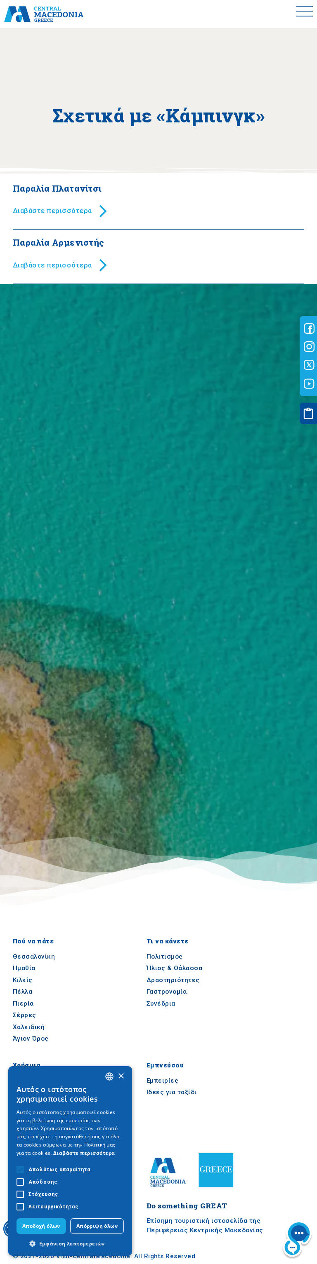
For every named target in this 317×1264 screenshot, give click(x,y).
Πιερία (23, 1003)
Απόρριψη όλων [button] (97, 1225)
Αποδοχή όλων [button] (41, 1225)
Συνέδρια (161, 1003)
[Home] (43, 14)
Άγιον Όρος (31, 1039)
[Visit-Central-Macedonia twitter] (309, 365)
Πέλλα (23, 992)
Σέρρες (24, 1015)
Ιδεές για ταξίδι (172, 1092)
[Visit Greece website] (218, 1190)
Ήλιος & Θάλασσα (175, 968)
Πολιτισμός (165, 956)
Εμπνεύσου (165, 1065)
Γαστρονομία (167, 992)
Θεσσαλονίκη (34, 956)
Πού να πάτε (33, 941)
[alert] (70, 1161)
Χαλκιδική (29, 1027)
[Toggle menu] (304, 14)
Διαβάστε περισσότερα (84, 1152)
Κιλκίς (23, 980)
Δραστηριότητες (173, 980)
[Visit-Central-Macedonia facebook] (309, 328)
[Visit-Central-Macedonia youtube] (309, 383)
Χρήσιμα (26, 1065)
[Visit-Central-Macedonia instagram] (309, 346)
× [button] (121, 1076)
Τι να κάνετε (168, 941)
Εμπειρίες (163, 1080)
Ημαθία (24, 968)
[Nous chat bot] (297, 1240)
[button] (70, 1243)
